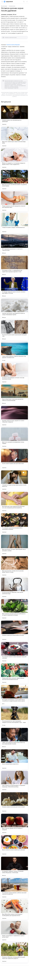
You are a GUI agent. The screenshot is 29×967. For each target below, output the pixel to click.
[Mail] (4, 1)
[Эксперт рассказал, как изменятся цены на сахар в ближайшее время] (14, 309)
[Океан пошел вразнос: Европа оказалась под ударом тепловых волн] (14, 352)
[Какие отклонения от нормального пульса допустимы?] (14, 931)
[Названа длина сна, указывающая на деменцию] (14, 116)
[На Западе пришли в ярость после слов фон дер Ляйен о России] (14, 287)
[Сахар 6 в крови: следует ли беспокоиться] (14, 223)
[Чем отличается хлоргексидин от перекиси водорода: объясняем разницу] (14, 781)
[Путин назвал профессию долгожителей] (14, 459)
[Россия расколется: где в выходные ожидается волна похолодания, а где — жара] (14, 716)
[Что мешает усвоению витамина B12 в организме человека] (14, 523)
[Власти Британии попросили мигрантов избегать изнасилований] (14, 395)
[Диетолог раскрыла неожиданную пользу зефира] (14, 437)
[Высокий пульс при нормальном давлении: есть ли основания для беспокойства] (14, 502)
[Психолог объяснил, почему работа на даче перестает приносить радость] (14, 953)
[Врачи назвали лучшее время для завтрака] (14, 845)
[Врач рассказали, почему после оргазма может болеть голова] (14, 566)
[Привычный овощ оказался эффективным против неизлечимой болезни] (14, 674)
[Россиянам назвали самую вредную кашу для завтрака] (14, 652)
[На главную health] (9, 1)
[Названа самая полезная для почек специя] (14, 802)
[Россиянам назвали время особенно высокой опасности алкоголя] (14, 888)
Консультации (4, 6)
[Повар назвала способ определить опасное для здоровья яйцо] (14, 201)
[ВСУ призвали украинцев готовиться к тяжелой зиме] (14, 244)
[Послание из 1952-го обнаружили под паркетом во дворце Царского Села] (14, 266)
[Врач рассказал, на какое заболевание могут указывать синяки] (14, 545)
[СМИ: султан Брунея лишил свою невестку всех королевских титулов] (14, 738)
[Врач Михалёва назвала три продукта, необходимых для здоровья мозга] (14, 910)
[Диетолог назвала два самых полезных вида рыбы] (14, 137)
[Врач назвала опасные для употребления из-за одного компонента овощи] (14, 609)
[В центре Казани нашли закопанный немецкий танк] (14, 330)
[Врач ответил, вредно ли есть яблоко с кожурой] (14, 824)
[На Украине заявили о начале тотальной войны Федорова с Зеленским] (14, 867)
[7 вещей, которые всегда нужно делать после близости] (14, 480)
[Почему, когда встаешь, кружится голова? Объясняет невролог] (14, 416)
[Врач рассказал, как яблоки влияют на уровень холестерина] (14, 180)
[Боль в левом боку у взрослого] (14, 759)
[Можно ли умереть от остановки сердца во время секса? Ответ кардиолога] (14, 158)
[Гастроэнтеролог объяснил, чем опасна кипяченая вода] (14, 588)
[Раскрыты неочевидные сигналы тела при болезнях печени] (14, 373)
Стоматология (12, 6)
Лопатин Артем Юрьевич (13, 44)
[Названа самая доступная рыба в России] (14, 631)
